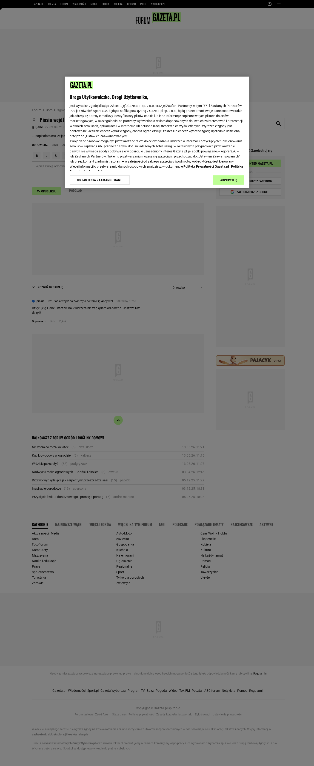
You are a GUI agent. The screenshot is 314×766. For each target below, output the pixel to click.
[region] (157, 132)
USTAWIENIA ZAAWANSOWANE (99, 180)
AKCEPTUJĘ (228, 180)
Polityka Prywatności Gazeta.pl (206, 166)
